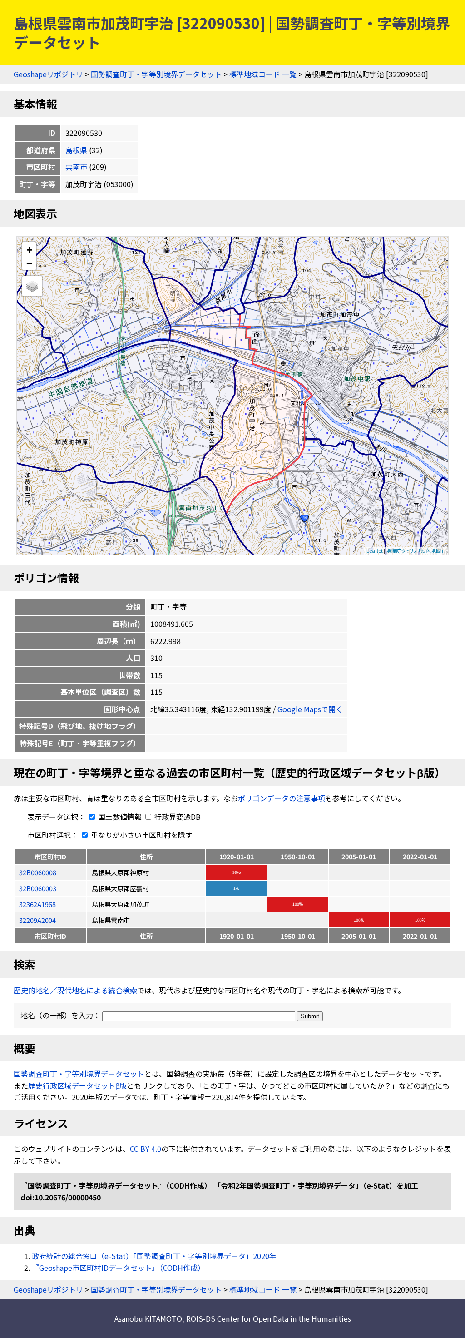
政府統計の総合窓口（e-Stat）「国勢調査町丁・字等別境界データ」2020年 (154, 1255)
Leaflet (374, 550)
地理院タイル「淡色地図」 (416, 550)
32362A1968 (37, 904)
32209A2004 (37, 920)
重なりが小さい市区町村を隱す (141, 834)
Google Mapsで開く (310, 709)
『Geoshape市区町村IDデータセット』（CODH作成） (118, 1267)
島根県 (76, 149)
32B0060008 (37, 872)
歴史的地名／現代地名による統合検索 (75, 990)
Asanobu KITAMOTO (148, 1318)
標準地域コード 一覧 (263, 74)
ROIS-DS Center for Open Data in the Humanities (268, 1318)
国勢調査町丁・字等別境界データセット (156, 74)
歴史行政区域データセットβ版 (77, 1085)
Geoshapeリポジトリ (48, 74)
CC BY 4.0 (145, 1148)
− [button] (29, 263)
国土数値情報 (119, 816)
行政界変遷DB (177, 816)
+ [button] (29, 249)
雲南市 (76, 166)
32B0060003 (37, 888)
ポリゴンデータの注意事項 (281, 798)
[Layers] (32, 286)
